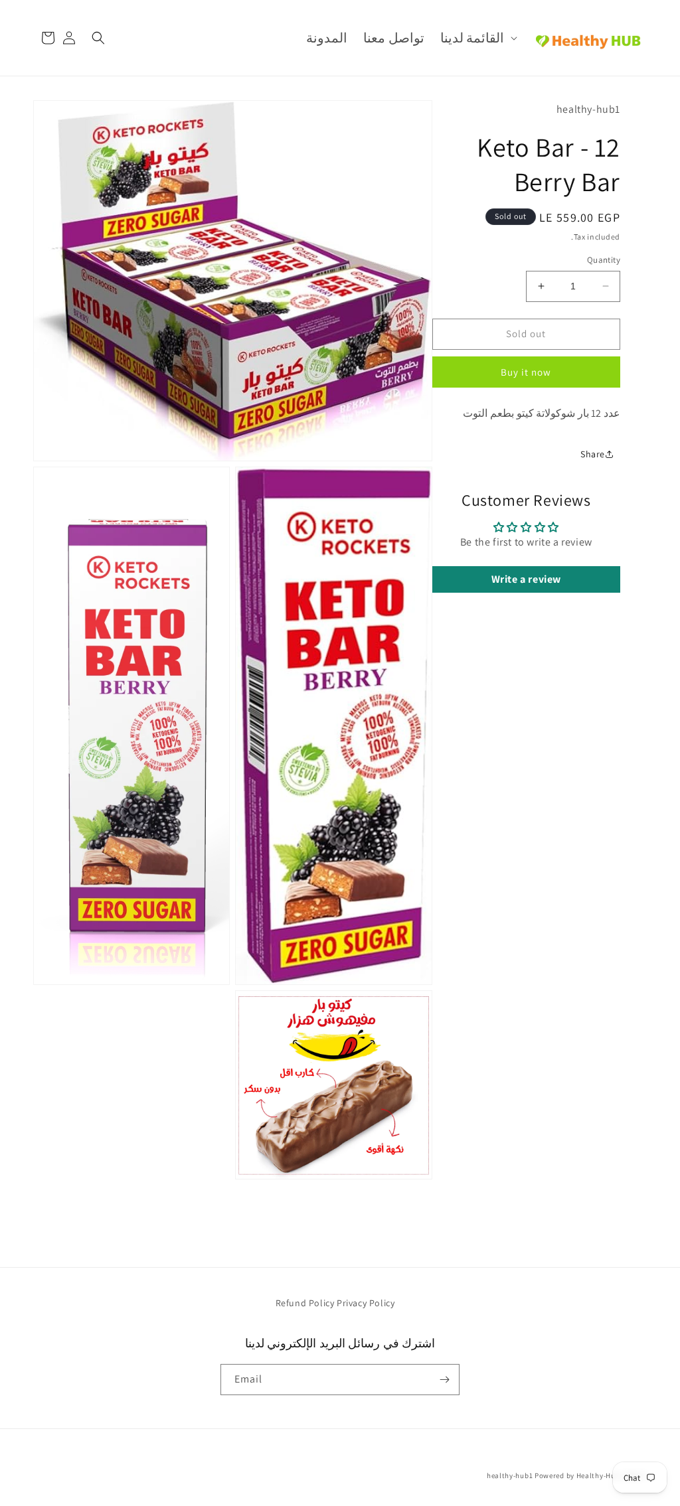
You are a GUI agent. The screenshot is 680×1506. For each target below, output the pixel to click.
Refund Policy (305, 1303)
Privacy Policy (365, 1303)
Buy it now (526, 372)
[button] (477, 37)
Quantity (603, 259)
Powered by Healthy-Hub (577, 1475)
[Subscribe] (444, 1379)
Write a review (526, 579)
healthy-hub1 (510, 1475)
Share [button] (592, 454)
